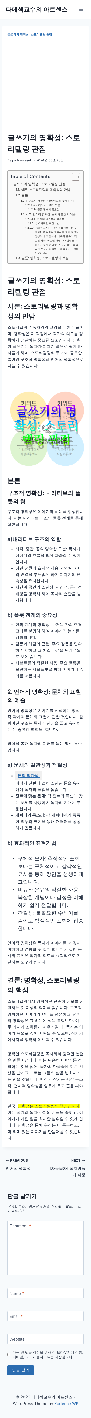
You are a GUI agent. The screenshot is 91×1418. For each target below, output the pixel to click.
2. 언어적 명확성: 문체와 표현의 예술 (52, 214)
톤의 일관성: (29, 775)
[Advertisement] (45, 85)
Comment (20, 1225)
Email (16, 1316)
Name (17, 1293)
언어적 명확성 (18, 1164)
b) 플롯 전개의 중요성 (46, 209)
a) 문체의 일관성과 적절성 (49, 218)
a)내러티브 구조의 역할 (46, 205)
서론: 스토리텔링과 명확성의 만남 (45, 190)
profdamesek (22, 160)
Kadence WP (66, 1403)
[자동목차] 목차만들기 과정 (67, 1167)
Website (17, 1339)
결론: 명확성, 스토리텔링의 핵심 (45, 258)
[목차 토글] (73, 177)
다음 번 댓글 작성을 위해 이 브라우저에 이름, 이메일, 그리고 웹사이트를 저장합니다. (48, 1354)
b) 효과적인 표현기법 (47, 223)
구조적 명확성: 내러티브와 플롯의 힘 (51, 200)
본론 (24, 195)
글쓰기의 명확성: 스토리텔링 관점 (29, 34)
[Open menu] (81, 9)
